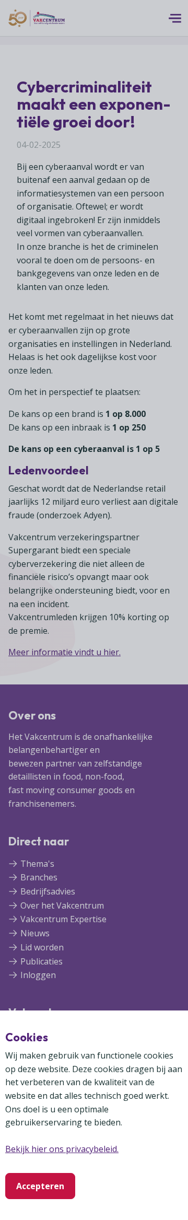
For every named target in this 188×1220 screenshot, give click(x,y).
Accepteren (40, 1186)
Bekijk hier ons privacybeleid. (62, 1149)
